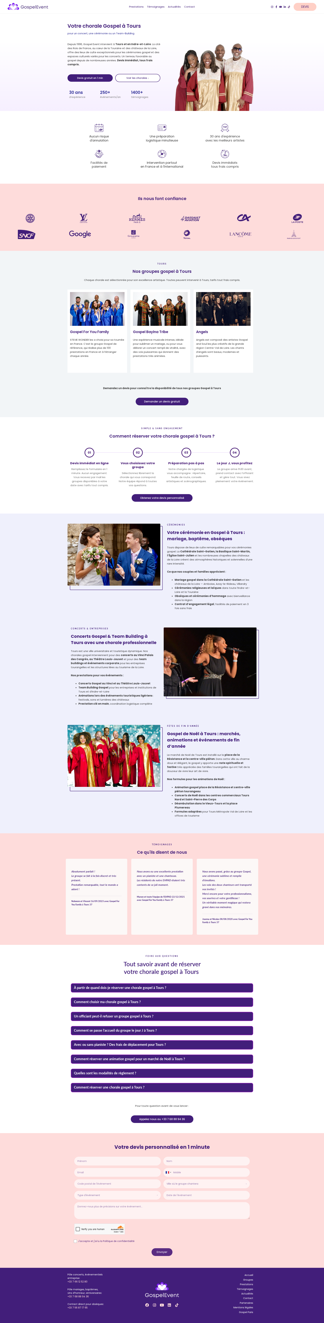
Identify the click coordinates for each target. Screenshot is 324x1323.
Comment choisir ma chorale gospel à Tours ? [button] (107, 1002)
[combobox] (168, 1172)
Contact (248, 1298)
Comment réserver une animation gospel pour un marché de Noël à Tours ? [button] (129, 1059)
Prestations (246, 1284)
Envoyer (162, 1252)
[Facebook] (276, 7)
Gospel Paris (246, 1312)
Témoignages (245, 1289)
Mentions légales (243, 1307)
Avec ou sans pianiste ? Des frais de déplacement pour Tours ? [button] (120, 1044)
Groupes (248, 1279)
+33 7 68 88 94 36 (78, 1296)
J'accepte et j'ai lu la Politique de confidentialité (106, 1241)
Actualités (247, 1293)
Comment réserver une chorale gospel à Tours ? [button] (109, 1087)
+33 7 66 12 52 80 (77, 1281)
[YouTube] (280, 7)
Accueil (249, 1275)
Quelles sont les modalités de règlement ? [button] (105, 1073)
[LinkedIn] (285, 7)
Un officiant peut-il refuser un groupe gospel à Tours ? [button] (113, 1016)
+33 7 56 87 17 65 (78, 1307)
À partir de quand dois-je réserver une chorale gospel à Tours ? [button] (120, 988)
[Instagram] (272, 7)
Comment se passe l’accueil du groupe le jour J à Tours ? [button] (115, 1030)
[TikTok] (289, 7)
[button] (307, 7)
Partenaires (246, 1303)
